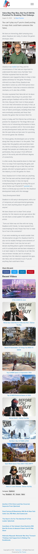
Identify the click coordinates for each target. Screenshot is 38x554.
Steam (18, 494)
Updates (12, 491)
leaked (14, 67)
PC (14, 494)
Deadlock (9, 494)
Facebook (6, 272)
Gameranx (18, 550)
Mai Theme (22, 552)
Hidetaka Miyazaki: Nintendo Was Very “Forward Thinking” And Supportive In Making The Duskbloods (18, 538)
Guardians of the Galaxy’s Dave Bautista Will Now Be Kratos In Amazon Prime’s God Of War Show (18, 528)
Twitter (14, 272)
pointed (26, 186)
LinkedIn (22, 272)
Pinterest (30, 272)
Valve (23, 494)
